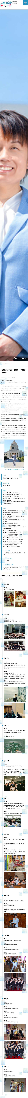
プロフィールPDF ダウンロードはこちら (13, 469)
